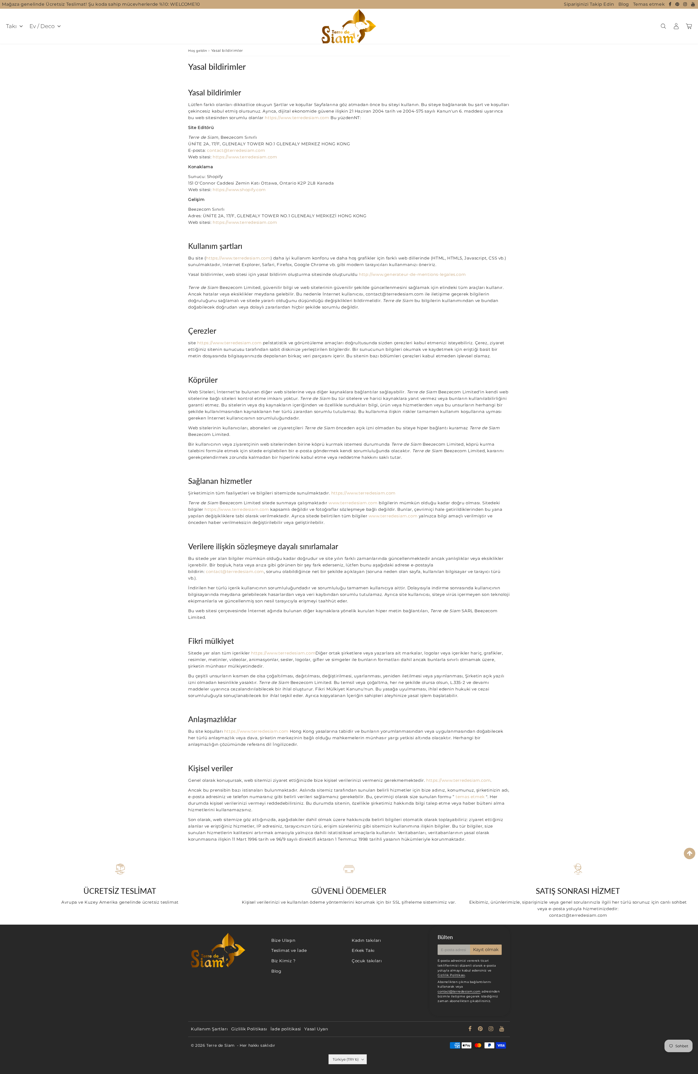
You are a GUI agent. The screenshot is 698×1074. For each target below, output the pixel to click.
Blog (623, 4)
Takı (11, 26)
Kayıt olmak (486, 949)
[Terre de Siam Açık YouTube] (693, 4)
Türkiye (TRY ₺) (346, 1059)
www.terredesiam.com (353, 502)
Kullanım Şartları (209, 1028)
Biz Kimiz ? (283, 960)
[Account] (676, 26)
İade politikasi (285, 1028)
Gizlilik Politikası (451, 975)
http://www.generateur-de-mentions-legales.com (412, 274)
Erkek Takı (363, 950)
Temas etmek (649, 4)
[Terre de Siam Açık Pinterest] (678, 4)
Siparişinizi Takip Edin (589, 4)
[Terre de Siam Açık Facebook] (671, 4)
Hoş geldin (197, 51)
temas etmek (470, 796)
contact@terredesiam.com (236, 150)
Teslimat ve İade (289, 950)
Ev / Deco (42, 26)
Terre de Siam (220, 1045)
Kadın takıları (366, 940)
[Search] (663, 26)
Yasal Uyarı (316, 1028)
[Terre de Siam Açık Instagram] (685, 4)
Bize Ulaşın (283, 940)
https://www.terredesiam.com (297, 117)
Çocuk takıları (367, 960)
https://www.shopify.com (239, 189)
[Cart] (689, 26)
